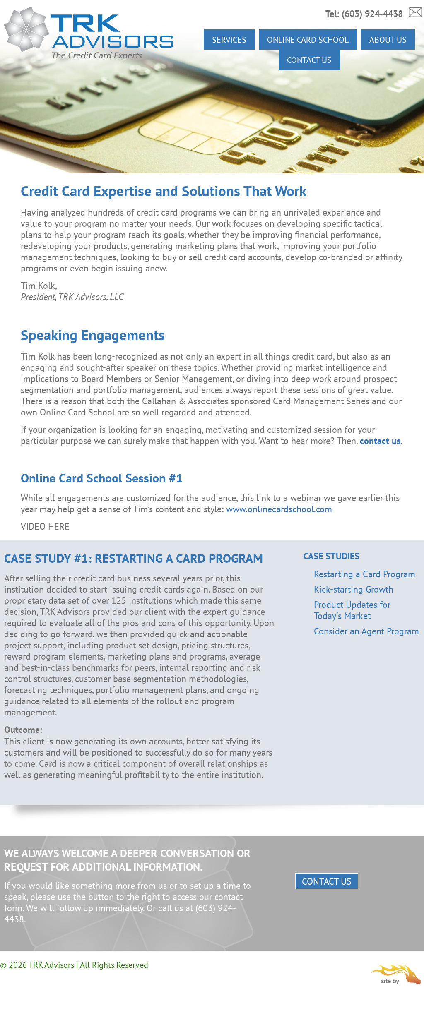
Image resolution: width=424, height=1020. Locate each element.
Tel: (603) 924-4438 (364, 13)
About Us (388, 39)
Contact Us (309, 60)
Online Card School (308, 39)
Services (229, 39)
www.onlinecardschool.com (279, 508)
